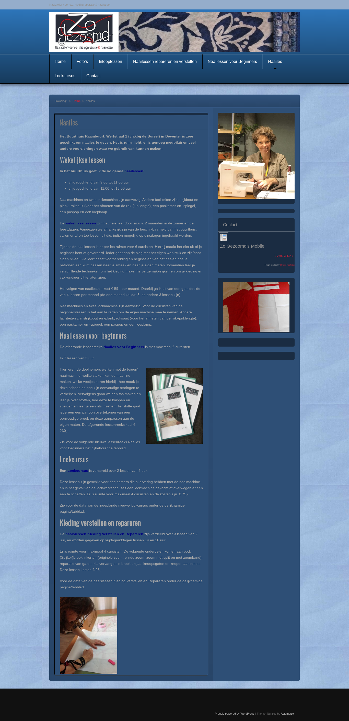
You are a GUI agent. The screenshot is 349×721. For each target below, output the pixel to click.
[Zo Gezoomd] (174, 32)
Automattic (287, 713)
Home (60, 61)
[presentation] (223, 237)
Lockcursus (65, 76)
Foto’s (82, 61)
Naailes (275, 61)
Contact (93, 76)
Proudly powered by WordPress (234, 713)
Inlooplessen (110, 61)
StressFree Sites (287, 265)
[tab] (223, 237)
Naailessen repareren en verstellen (165, 61)
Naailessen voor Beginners (232, 61)
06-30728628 (283, 256)
